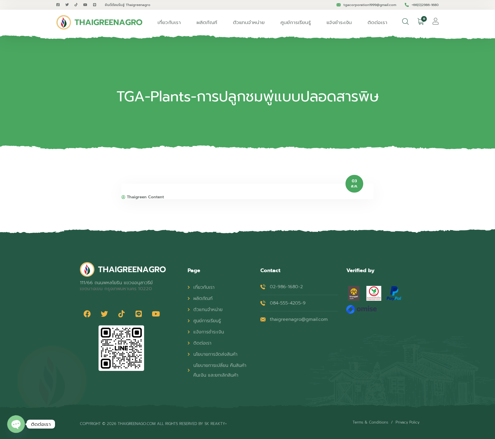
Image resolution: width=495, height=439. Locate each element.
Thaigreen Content (145, 197)
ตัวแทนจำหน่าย (249, 22)
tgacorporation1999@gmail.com (369, 4)
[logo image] (99, 22)
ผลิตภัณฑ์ (207, 22)
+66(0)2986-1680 (425, 4)
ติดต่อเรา (377, 22)
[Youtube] (156, 314)
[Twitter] (104, 314)
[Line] (138, 314)
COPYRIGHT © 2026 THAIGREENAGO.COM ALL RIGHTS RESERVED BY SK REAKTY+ (153, 423)
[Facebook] (87, 314)
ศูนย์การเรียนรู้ (295, 22)
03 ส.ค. (354, 184)
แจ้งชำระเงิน (339, 22)
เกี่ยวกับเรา (169, 22)
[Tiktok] (121, 314)
